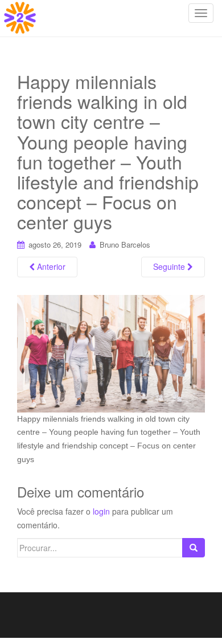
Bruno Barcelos (125, 244)
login (101, 511)
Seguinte (170, 266)
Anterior (50, 266)
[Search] (193, 547)
